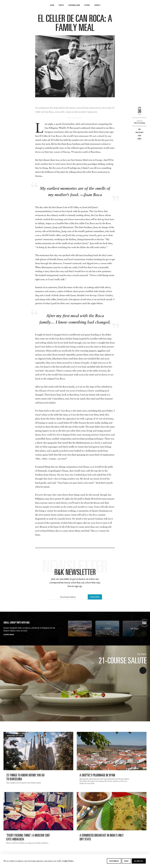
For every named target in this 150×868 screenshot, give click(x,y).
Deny (126, 861)
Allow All (138, 861)
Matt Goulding (139, 123)
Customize (114, 861)
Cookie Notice (67, 861)
